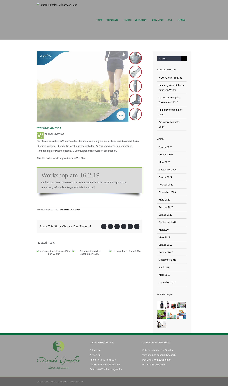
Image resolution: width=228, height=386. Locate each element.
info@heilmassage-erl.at (109, 369)
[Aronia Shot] (181, 305)
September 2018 (167, 260)
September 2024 (167, 169)
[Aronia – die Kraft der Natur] (161, 314)
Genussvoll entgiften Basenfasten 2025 (89, 251)
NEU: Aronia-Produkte (170, 77)
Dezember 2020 (167, 192)
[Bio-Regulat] (181, 314)
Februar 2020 (166, 207)
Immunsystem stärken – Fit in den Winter (54, 251)
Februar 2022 (166, 184)
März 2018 (164, 275)
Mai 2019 (164, 229)
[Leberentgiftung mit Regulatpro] (171, 314)
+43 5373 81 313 (107, 359)
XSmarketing (61, 382)
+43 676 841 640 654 (109, 364)
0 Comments (75, 209)
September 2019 (167, 222)
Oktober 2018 (166, 252)
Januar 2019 (165, 244)
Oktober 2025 (166, 154)
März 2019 (164, 237)
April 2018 (164, 267)
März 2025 (164, 162)
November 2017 (167, 282)
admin (41, 209)
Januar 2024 (165, 177)
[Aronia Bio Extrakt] (161, 305)
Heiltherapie (64, 209)
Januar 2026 (165, 147)
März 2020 (164, 199)
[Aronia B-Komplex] (171, 305)
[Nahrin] (161, 324)
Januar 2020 (165, 214)
